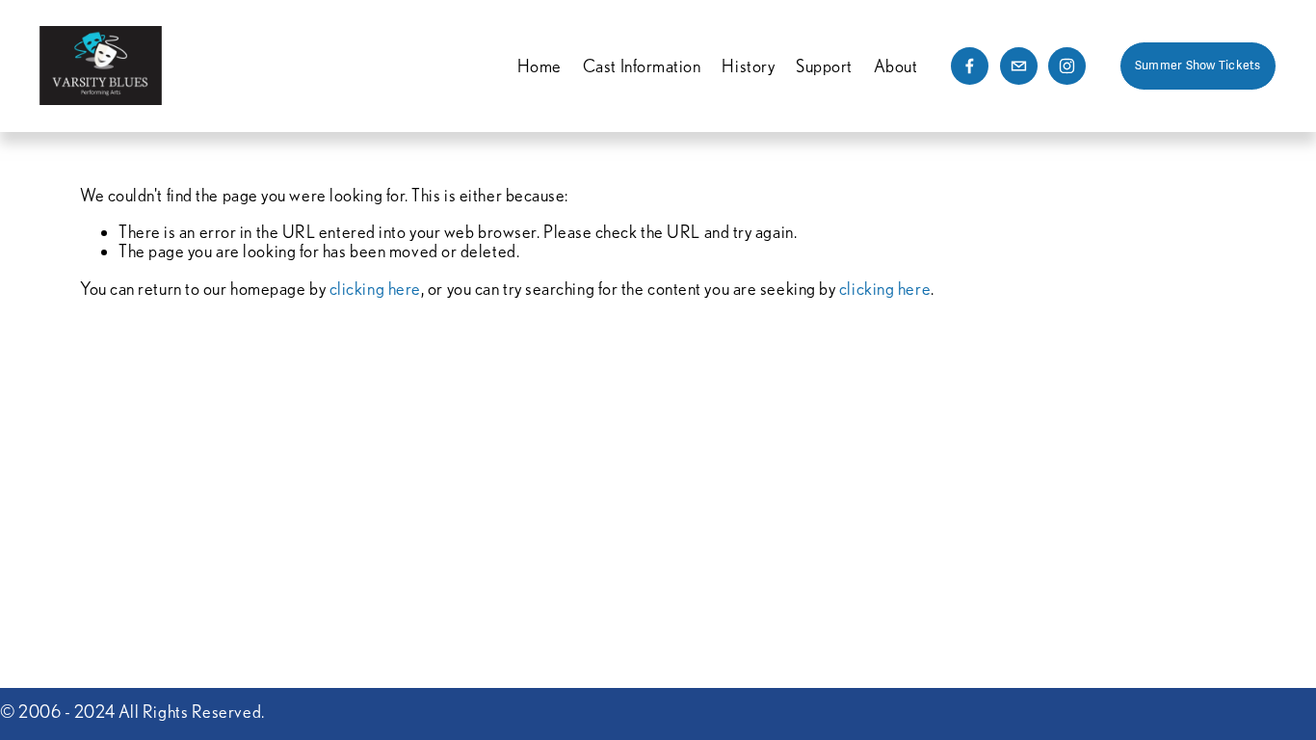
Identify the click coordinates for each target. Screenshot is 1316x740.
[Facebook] (969, 66)
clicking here (375, 288)
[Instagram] (1067, 66)
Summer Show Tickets (1198, 65)
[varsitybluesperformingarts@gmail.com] (1019, 66)
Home (539, 65)
